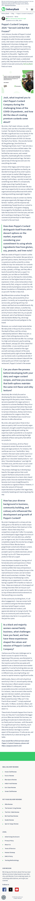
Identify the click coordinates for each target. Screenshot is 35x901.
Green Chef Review (11, 791)
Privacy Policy (9, 841)
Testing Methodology (12, 860)
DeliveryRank (28, 64)
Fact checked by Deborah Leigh (17, 19)
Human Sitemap (10, 853)
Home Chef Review (11, 772)
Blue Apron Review (11, 780)
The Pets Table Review (12, 812)
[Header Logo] (10, 9)
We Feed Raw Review (11, 816)
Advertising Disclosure (12, 837)
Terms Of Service (10, 849)
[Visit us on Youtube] (17, 889)
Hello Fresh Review (11, 784)
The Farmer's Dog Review (13, 808)
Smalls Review (9, 820)
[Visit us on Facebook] (4, 889)
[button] (3, 897)
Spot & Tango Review (11, 824)
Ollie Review (9, 804)
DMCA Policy (9, 856)
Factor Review (9, 776)
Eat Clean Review (10, 788)
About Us (8, 845)
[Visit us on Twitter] (11, 889)
